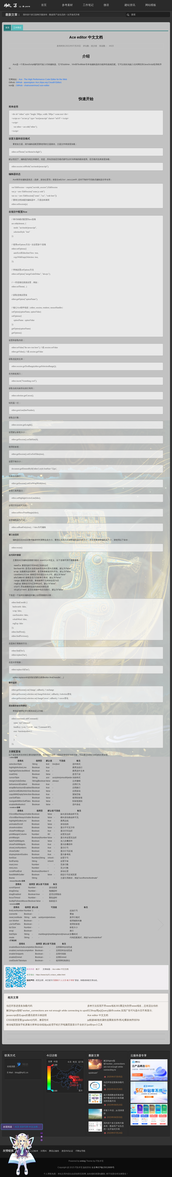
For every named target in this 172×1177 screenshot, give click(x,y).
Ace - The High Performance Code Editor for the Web (43, 79)
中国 (56, 1061)
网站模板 (150, 5)
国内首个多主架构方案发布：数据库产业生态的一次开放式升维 (114, 1128)
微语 (106, 5)
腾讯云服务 (54, 1151)
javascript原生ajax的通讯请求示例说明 (26, 1015)
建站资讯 (129, 5)
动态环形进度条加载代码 (34, 14)
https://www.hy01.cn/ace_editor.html (50, 975)
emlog (83, 1161)
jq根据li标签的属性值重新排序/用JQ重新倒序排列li (113, 1020)
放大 (81, 1090)
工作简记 (17, 27)
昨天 (75, 1062)
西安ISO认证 (67, 1151)
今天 (70, 1062)
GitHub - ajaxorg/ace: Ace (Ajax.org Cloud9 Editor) (38, 82)
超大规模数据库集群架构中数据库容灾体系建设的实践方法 (114, 1100)
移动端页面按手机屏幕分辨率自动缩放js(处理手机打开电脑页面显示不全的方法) (48, 1024)
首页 (44, 5)
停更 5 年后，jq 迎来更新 (114, 1113)
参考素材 (67, 5)
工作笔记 (88, 5)
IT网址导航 (80, 1151)
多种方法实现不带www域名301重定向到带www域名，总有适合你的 (122, 1005)
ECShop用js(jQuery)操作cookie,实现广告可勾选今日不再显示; (119, 1010)
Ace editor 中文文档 (60, 969)
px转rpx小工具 (95, 1024)
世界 (50, 1061)
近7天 (80, 1062)
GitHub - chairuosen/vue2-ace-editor (32, 85)
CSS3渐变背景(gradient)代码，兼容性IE (27, 1020)
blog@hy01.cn (21, 1072)
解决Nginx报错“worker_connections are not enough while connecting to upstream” (50, 1010)
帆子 (38, 969)
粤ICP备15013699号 (105, 1167)
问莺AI (44, 1151)
